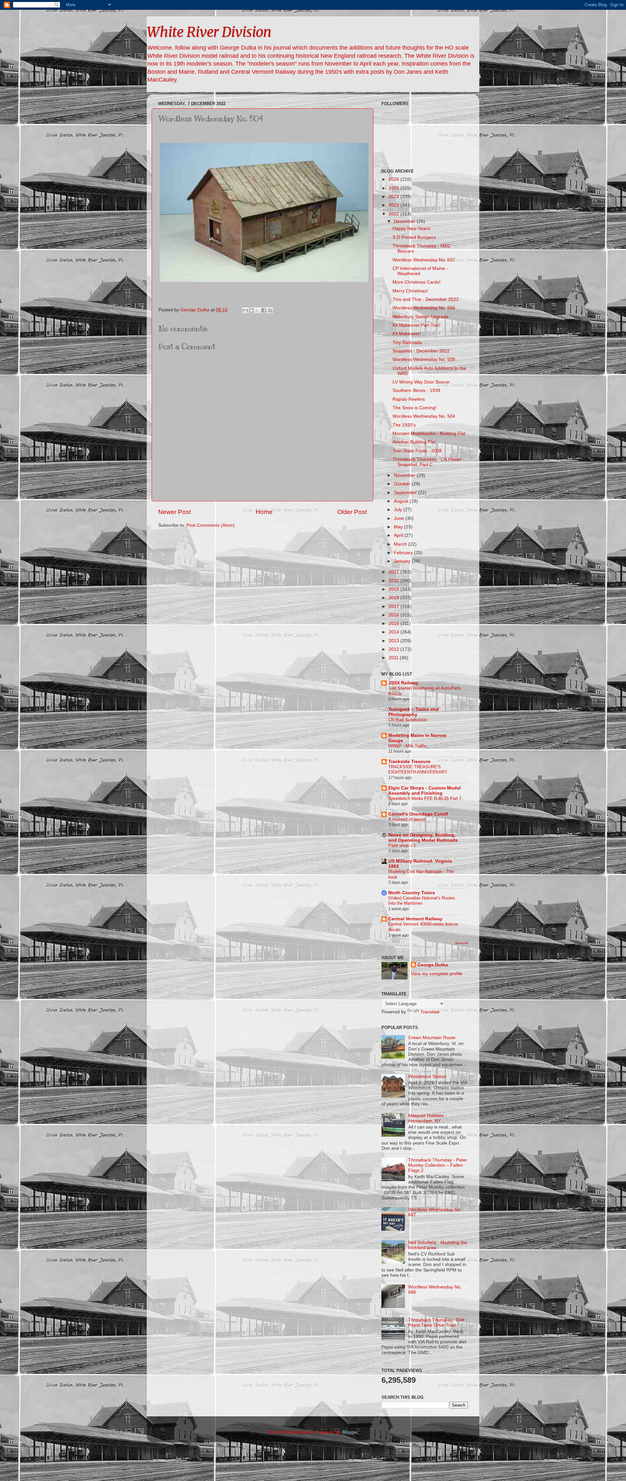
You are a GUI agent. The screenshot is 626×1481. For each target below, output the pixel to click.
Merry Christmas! (410, 290)
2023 (394, 205)
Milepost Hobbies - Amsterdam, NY (427, 1118)
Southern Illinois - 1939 (416, 390)
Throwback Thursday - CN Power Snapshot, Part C (427, 462)
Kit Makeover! (407, 333)
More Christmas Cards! (416, 282)
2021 (394, 571)
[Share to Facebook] (264, 310)
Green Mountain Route (431, 1037)
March (401, 544)
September (406, 492)
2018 (394, 597)
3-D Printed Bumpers (414, 237)
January (403, 561)
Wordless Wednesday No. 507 (424, 259)
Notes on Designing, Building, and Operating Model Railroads (423, 838)
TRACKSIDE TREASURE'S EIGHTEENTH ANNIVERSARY (417, 769)
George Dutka (432, 964)
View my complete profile (436, 973)
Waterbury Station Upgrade (421, 316)
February (404, 552)
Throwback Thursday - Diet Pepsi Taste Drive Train (436, 1322)
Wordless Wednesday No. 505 (424, 359)
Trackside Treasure (409, 761)
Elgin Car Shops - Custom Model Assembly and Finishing (424, 791)
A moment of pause (406, 819)
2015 (394, 623)
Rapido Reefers (409, 399)
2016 (394, 615)
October (403, 483)
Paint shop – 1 (402, 845)
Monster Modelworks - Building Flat (429, 433)
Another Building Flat (414, 442)
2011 (394, 657)
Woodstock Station (427, 1076)
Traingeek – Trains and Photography (413, 712)
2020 (394, 580)
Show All (461, 943)
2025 (394, 188)
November (405, 475)
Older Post (352, 511)
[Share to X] (257, 310)
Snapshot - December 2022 (421, 351)
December (405, 221)
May (399, 526)
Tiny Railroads (407, 342)
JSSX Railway (403, 682)
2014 (394, 632)
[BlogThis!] (251, 310)
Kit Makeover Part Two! (416, 325)
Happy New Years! (412, 228)
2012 (394, 649)
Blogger (350, 1432)
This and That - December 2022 (426, 299)
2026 (394, 179)
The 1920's (404, 425)
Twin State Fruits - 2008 (417, 450)
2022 (394, 213)
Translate (430, 1011)
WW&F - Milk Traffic (407, 745)
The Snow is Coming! (415, 407)
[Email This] (245, 310)
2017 (394, 606)
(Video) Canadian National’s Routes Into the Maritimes (421, 901)
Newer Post (174, 511)
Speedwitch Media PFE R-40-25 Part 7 (424, 798)
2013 (394, 640)
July (398, 509)
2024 (394, 196)
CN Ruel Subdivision (407, 719)
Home (264, 511)
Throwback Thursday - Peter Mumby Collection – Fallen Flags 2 (437, 1165)
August (402, 501)
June (399, 518)
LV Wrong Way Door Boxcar (421, 382)
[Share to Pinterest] (270, 310)
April (399, 535)
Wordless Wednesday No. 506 (424, 307)
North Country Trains (411, 892)
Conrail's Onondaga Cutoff (418, 814)
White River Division (209, 31)
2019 (394, 589)
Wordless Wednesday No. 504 (424, 416)
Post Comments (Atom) (210, 525)
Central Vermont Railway (415, 918)
